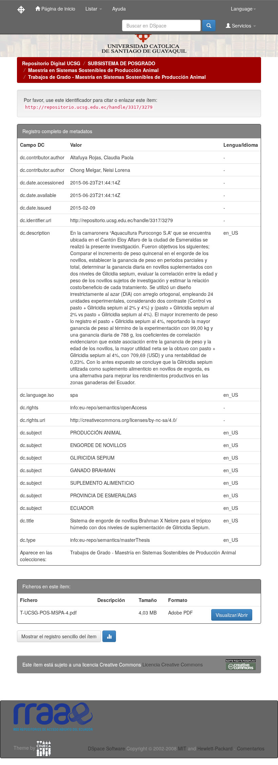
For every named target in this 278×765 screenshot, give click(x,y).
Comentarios (250, 748)
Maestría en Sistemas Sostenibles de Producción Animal (93, 70)
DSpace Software (106, 748)
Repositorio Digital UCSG (51, 63)
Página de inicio (57, 8)
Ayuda (119, 8)
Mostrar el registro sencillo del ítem (59, 636)
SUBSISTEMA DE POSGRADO (121, 63)
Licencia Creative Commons (172, 664)
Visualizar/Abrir (232, 614)
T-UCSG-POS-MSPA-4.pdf (48, 612)
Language (242, 8)
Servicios (242, 25)
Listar (92, 8)
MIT (182, 748)
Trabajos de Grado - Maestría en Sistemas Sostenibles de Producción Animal (117, 76)
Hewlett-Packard (215, 748)
